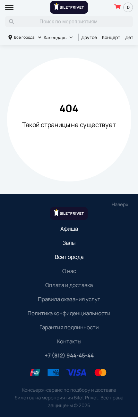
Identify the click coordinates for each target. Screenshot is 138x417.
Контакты (69, 341)
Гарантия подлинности (69, 327)
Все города (24, 37)
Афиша (69, 228)
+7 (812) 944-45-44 (69, 355)
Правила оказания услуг (69, 299)
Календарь (55, 37)
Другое (89, 37)
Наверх (120, 204)
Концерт (111, 37)
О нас (69, 271)
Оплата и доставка (69, 285)
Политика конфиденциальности (69, 313)
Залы (69, 242)
